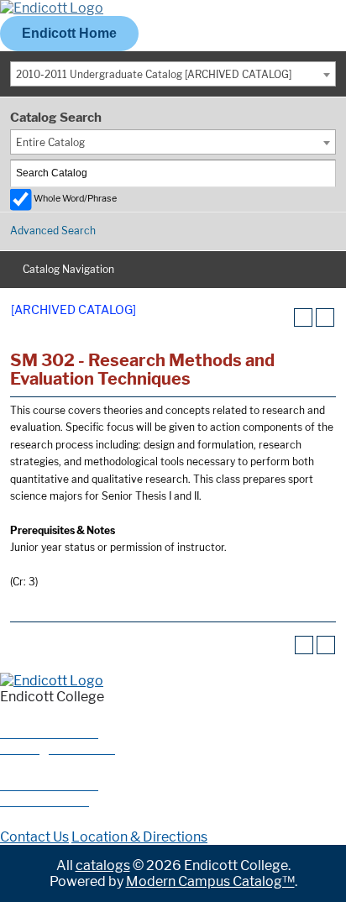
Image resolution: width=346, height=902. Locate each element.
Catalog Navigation (68, 269)
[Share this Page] (281, 317)
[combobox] (173, 74)
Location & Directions (139, 837)
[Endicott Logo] (51, 8)
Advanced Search (53, 230)
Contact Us (34, 837)
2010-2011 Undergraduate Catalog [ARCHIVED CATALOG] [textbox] (153, 74)
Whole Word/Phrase (75, 198)
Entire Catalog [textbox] (50, 142)
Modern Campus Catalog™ (210, 881)
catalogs (103, 865)
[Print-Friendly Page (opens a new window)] (303, 317)
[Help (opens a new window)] (325, 317)
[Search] (323, 173)
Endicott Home (69, 33)
